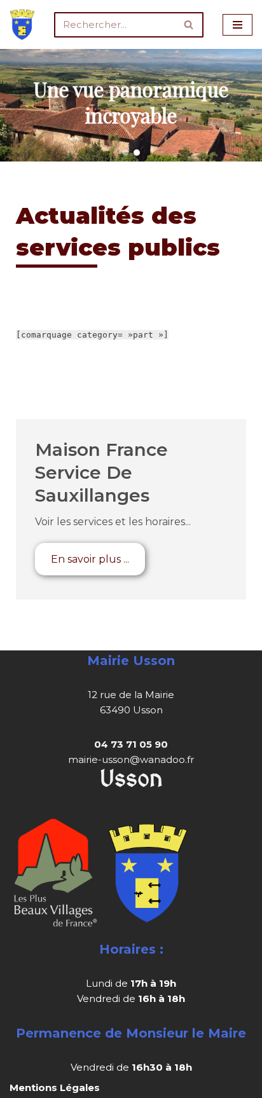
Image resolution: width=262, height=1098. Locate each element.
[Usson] (22, 24)
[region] (131, 105)
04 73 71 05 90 (131, 744)
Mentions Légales (55, 1087)
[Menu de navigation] (237, 25)
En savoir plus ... (90, 559)
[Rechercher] (189, 25)
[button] (125, 152)
